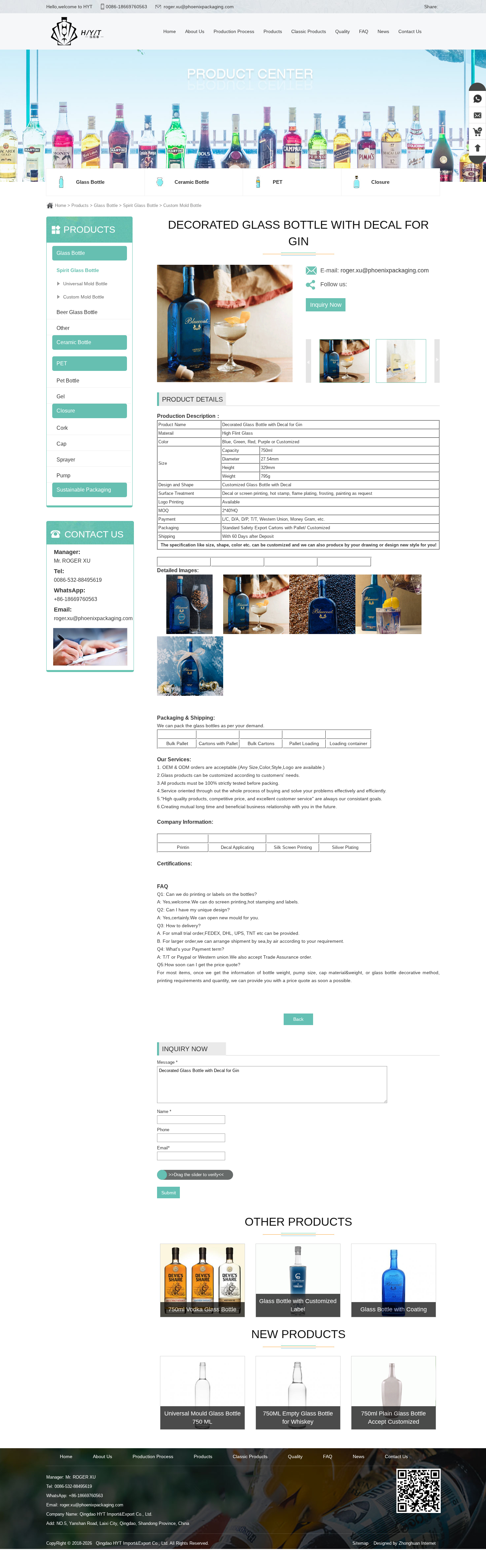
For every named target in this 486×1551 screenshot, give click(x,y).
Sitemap (360, 1543)
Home (60, 205)
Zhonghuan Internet (417, 1543)
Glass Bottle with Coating (393, 1309)
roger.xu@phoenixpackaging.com (199, 6)
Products (80, 205)
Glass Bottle (106, 205)
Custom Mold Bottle (182, 205)
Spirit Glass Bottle (140, 205)
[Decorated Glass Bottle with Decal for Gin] (225, 380)
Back (298, 1019)
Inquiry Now (326, 304)
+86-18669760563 (75, 599)
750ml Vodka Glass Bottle (202, 1309)
